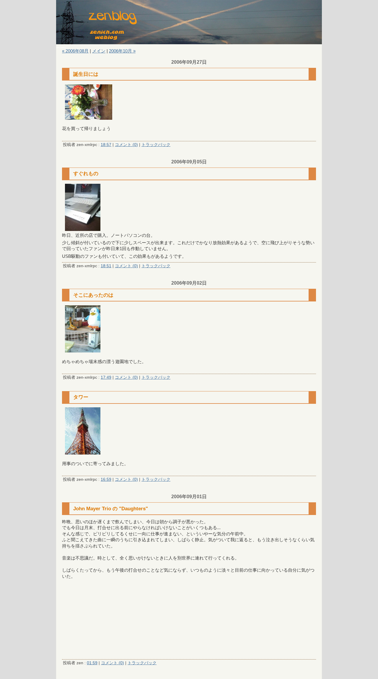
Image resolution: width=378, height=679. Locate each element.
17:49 (106, 377)
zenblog (189, 22)
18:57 (106, 144)
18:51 (106, 266)
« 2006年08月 (75, 50)
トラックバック (155, 144)
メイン (98, 50)
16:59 (106, 479)
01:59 (92, 663)
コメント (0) (126, 144)
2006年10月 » (122, 50)
